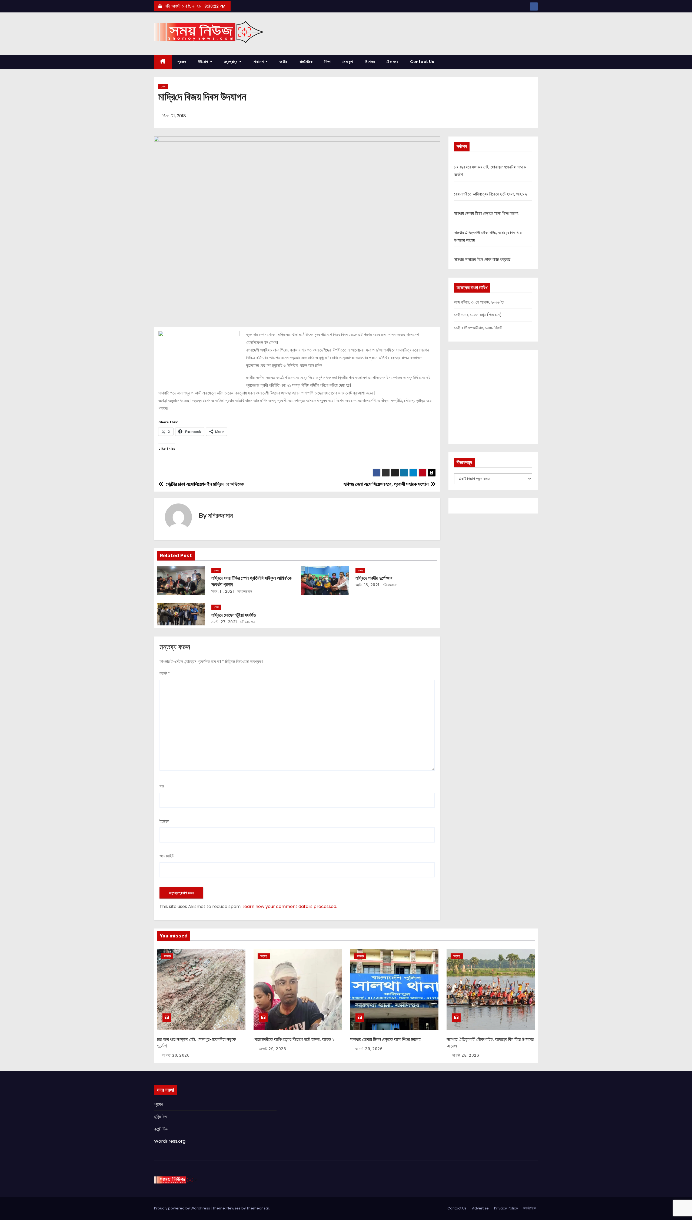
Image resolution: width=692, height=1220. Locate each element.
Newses (234, 1208)
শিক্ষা (327, 61)
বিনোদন (370, 61)
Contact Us (422, 61)
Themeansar (258, 1208)
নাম (161, 786)
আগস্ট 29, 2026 (272, 1049)
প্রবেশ (158, 1104)
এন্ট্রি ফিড (161, 1116)
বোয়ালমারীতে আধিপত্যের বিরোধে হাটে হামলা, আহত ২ (490, 194)
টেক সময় (392, 61)
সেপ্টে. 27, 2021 (224, 622)
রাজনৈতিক (306, 61)
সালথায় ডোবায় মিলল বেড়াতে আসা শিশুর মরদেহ (486, 213)
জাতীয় (284, 61)
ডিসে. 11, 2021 (222, 591)
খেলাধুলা (347, 61)
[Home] (163, 62)
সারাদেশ (259, 61)
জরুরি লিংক (529, 1208)
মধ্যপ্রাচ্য (231, 61)
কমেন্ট (164, 673)
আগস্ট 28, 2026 (465, 1055)
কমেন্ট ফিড (161, 1129)
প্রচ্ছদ (182, 61)
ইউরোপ (203, 61)
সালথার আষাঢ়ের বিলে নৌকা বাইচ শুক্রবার (482, 259)
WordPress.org (169, 1141)
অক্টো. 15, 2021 (367, 585)
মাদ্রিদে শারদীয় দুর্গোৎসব (373, 578)
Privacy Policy (506, 1208)
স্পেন (163, 86)
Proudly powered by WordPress (182, 1208)
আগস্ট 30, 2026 (175, 1055)
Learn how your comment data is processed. (289, 906)
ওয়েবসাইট (166, 856)
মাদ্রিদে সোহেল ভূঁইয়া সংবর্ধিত (233, 615)
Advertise (480, 1208)
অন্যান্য (167, 956)
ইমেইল (164, 821)
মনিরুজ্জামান (220, 515)
